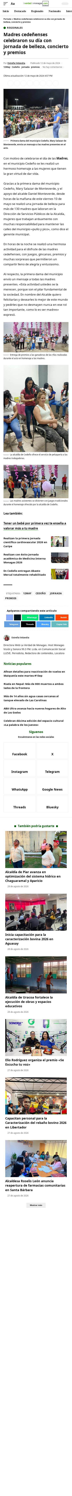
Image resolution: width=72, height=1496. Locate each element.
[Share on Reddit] (36, 83)
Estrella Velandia (16, 63)
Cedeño (16, 67)
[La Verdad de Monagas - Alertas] (36, 3)
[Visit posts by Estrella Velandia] (6, 638)
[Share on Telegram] (43, 83)
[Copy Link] (56, 83)
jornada (25, 67)
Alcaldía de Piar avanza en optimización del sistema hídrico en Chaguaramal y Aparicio (33, 876)
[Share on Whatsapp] (23, 83)
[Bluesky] (53, 803)
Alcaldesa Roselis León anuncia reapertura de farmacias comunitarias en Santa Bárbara (35, 1185)
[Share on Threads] (49, 83)
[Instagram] (20, 768)
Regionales (15, 28)
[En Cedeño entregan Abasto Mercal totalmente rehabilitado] (60, 574)
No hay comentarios (52, 67)
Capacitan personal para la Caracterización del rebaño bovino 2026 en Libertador (35, 1122)
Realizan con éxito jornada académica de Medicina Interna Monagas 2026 (24, 558)
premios (35, 67)
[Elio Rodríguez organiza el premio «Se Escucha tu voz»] (36, 1037)
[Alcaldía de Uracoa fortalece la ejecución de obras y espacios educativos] (36, 974)
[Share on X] (17, 83)
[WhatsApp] (20, 786)
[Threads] (20, 803)
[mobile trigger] (6, 3)
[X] (67, 638)
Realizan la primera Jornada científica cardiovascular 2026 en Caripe (25, 542)
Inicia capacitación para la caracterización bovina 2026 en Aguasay (29, 938)
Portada (7, 19)
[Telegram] (53, 768)
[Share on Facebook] (10, 83)
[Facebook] (63, 638)
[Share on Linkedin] (30, 83)
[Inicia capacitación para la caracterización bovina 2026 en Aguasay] (36, 912)
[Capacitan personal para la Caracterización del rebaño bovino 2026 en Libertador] (36, 1095)
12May (6, 67)
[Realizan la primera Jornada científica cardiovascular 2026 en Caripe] (60, 541)
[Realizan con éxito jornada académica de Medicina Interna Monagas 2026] (60, 557)
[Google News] (53, 786)
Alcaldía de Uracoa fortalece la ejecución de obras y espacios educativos (29, 1001)
